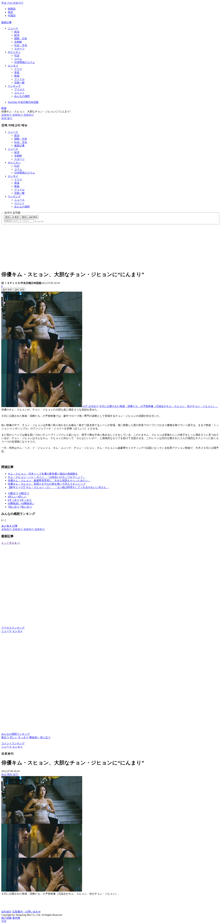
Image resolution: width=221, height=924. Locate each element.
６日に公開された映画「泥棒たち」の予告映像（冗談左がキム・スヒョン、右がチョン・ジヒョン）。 (158, 406)
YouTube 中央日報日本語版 (23, 102)
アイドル (19, 79)
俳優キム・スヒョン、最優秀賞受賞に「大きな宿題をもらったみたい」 (49, 480)
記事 (9, 525)
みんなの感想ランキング (15, 734)
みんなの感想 (22, 96)
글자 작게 (7, 289)
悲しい (13, 737)
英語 (10, 12)
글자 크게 (19, 289)
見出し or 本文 (12, 217)
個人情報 (6, 918)
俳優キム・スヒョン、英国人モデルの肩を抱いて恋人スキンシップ (46, 484)
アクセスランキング (13, 627)
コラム (18, 58)
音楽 (16, 72)
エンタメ (13, 65)
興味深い (34, 737)
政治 (16, 31)
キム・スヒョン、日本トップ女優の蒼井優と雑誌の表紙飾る (43, 473)
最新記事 (6, 22)
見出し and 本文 (29, 217)
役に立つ (45, 737)
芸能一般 (19, 82)
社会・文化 (20, 45)
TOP (3, 921)
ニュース (13, 28)
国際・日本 (20, 38)
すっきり (23, 737)
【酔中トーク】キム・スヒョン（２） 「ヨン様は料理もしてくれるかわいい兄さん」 (58, 487)
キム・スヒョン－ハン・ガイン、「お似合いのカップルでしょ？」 (46, 477)
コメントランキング (13, 743)
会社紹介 (6, 911)
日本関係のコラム (24, 62)
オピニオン (14, 52)
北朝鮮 (18, 42)
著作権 (16, 918)
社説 (16, 55)
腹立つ (5, 737)
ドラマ (18, 69)
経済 (16, 35)
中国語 (12, 15)
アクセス (19, 89)
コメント (19, 92)
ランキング (14, 86)
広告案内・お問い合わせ (26, 911)
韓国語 (12, 8)
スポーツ (19, 48)
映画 (16, 75)
